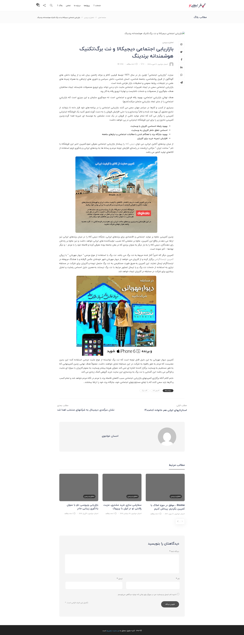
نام (178, 579)
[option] (165, 495)
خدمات (98, 5)
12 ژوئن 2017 (169, 514)
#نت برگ (144, 391)
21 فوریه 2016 (152, 64)
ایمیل (119, 579)
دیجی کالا (130, 144)
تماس (68, 5)
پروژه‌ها (87, 5)
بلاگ (61, 5)
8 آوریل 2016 (83, 513)
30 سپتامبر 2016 (125, 513)
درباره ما (77, 5)
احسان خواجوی (163, 64)
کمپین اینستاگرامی (163, 259)
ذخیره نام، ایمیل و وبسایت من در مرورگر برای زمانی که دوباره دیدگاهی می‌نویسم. (147, 594)
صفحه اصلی (102, 17)
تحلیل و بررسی (89, 17)
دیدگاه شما (174, 551)
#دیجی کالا (156, 391)
